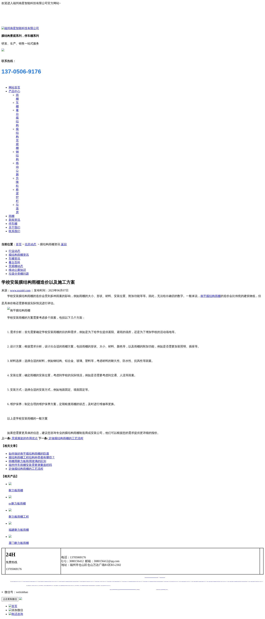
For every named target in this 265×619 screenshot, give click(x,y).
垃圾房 (17, 208)
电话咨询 (17, 614)
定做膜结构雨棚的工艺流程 (65, 438)
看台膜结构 (17, 118)
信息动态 (30, 244)
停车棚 (13, 223)
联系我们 (14, 231)
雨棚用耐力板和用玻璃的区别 (27, 461)
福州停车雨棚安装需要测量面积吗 (30, 464)
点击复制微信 (10, 599)
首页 (19, 244)
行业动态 (14, 250)
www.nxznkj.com (20, 290)
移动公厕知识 (17, 269)
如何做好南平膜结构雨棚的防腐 (29, 453)
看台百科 (14, 262)
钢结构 (17, 155)
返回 (64, 244)
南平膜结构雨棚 (210, 296)
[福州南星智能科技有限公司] (20, 28)
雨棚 (11, 216)
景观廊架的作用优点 (24, 438)
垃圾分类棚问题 (19, 273)
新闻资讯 (14, 219)
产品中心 (14, 91)
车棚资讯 (14, 258)
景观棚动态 (16, 266)
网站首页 (14, 87)
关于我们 (14, 227)
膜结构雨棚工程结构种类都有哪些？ (32, 457)
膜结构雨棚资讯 (19, 254)
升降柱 (17, 182)
